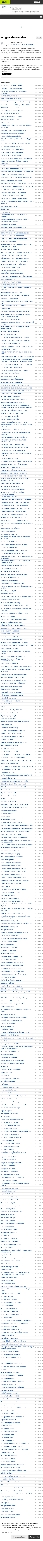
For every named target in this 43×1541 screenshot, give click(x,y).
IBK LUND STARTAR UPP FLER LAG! (10, 577)
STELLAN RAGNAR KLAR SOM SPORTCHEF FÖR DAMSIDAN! (17, 828)
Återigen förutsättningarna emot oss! (11, 1163)
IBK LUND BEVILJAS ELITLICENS (9, 458)
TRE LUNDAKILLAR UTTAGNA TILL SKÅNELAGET (14, 450)
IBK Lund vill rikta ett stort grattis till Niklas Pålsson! (15, 787)
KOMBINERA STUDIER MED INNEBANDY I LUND (13, 130)
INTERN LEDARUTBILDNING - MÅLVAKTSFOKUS (13, 306)
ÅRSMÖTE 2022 (5, 209)
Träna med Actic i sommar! (8, 1023)
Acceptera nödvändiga (19, 1537)
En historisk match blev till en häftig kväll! (12, 962)
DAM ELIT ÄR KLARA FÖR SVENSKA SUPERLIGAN (14, 400)
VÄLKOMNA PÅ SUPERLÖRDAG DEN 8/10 (11, 181)
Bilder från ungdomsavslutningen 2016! (11, 1020)
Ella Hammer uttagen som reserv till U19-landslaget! (14, 1449)
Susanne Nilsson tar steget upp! (9, 935)
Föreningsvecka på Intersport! (9, 959)
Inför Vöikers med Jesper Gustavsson (11, 1261)
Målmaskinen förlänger (7, 1093)
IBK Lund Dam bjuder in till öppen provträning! (13, 784)
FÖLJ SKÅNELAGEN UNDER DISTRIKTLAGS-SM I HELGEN (16, 261)
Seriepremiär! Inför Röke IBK (8, 950)
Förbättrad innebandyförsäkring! (9, 727)
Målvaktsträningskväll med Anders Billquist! (12, 1063)
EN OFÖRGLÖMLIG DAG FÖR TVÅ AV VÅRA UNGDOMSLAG (16, 158)
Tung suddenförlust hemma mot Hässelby (12, 111)
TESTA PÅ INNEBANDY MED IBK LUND (11, 99)
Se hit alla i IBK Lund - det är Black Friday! (12, 701)
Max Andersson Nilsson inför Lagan (10, 1108)
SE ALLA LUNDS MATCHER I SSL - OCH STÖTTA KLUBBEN (16, 276)
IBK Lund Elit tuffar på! (7, 1296)
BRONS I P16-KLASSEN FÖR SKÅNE (10, 419)
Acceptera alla (34, 1537)
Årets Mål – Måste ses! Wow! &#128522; (11, 117)
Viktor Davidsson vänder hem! (9, 810)
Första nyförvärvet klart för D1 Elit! (10, 1044)
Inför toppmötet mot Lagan (8, 1217)
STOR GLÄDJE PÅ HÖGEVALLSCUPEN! (11, 834)
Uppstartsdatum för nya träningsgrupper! (12, 965)
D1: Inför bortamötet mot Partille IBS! (11, 1357)
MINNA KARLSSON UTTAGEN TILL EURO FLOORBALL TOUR (16, 461)
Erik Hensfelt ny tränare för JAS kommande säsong (14, 837)
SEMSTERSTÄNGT (6, 212)
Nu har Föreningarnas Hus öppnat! (10, 1372)
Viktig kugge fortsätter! (7, 1029)
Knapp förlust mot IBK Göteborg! (10, 1134)
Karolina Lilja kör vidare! (7, 1007)
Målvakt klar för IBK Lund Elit (8, 802)
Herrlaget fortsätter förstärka (8, 1505)
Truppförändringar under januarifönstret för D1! (13, 1177)
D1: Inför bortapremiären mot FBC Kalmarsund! (13, 1408)
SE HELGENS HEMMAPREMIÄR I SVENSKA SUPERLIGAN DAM (17, 187)
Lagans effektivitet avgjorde (8, 1384)
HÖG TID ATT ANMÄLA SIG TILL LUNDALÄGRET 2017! (15, 831)
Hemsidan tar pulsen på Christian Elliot (11, 1491)
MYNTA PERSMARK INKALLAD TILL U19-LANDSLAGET (15, 503)
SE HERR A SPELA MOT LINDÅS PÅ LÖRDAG (12, 175)
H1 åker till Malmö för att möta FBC (10, 1467)
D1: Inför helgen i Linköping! (8, 1461)
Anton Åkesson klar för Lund (8, 719)
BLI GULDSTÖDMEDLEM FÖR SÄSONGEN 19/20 (13, 476)
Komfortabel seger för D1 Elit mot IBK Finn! (12, 901)
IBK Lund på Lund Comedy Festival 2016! (12, 989)
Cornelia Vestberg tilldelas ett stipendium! (12, 1060)
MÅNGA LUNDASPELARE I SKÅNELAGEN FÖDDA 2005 (15, 258)
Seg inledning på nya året (7, 1226)
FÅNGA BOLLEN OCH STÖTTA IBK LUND (11, 382)
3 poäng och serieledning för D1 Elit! (10, 892)
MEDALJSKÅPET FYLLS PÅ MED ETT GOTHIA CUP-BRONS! (16, 667)
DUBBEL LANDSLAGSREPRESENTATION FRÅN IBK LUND (15, 509)
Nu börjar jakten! (5, 1116)
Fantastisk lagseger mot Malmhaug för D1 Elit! (13, 868)
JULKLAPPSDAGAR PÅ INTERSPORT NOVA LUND (14, 422)
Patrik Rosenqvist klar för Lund (9, 799)
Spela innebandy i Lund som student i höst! (12, 971)
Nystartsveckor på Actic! (7, 983)
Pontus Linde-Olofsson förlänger (9, 796)
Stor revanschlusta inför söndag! (9, 1197)
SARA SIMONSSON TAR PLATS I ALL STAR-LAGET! (14, 674)
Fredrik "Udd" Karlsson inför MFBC (10, 1396)
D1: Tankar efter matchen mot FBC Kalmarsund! (13, 1399)
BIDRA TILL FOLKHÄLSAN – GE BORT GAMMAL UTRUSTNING (17, 346)
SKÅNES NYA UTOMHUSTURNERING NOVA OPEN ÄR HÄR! (16, 760)
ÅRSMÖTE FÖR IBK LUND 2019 (9, 497)
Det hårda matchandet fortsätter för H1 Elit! (12, 1488)
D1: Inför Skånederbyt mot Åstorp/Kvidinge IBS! (13, 1341)
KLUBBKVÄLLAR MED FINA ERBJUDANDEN (12, 273)
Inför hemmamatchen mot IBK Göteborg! (11, 1302)
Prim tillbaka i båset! (6, 704)
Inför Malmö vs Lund (6, 1235)
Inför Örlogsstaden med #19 (8, 1378)
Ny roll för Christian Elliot (7, 1026)
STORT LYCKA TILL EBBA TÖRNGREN (10, 373)
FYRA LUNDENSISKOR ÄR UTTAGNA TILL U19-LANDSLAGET (16, 178)
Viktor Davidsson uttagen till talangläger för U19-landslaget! (17, 1038)
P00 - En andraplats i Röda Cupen (10, 1174)
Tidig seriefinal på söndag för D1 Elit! (11, 883)
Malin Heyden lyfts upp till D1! (9, 1232)
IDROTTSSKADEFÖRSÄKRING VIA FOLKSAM (12, 553)
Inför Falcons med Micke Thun (9, 1326)
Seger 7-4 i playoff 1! (6, 1111)
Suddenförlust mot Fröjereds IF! (9, 1200)
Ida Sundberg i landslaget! (8, 1081)
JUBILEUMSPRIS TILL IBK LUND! (9, 649)
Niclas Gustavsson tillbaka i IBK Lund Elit (12, 857)
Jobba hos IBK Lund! (6, 725)
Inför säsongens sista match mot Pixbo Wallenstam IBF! (16, 1131)
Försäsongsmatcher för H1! (8, 1497)
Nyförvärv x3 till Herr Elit (7, 953)
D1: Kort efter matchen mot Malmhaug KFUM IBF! (14, 1470)
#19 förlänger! (4, 1084)
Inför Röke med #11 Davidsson (9, 1299)
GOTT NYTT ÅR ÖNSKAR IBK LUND (10, 249)
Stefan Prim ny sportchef (7, 859)
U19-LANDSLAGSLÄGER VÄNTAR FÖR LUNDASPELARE (15, 295)
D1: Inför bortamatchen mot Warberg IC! (11, 1314)
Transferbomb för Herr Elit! (8, 772)
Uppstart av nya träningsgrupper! (10, 763)
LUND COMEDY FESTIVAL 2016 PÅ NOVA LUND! (13, 974)
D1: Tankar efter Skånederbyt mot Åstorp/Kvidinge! (14, 1332)
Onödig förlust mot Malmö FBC (9, 1393)
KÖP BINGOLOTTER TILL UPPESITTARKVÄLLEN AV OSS (15, 340)
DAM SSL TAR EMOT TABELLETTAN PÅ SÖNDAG (13, 169)
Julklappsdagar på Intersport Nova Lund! (12, 695)
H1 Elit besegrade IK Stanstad (9, 1455)
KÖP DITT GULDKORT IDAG (8, 279)
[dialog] (21, 1530)
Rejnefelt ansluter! (6, 816)
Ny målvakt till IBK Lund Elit (8, 1014)
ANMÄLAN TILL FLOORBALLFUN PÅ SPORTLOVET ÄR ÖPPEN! (17, 845)
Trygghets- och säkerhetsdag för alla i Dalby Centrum (15, 1032)
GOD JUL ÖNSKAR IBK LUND (8, 334)
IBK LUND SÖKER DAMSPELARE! (9, 1414)
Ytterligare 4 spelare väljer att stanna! (11, 1069)
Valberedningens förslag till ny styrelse (11, 591)
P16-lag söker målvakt (7, 929)
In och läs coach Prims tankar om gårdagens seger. (14, 1323)
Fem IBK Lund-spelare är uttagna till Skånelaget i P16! (15, 880)
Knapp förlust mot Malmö (8, 1458)
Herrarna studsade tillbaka (8, 1215)
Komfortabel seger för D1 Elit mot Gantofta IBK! (13, 889)
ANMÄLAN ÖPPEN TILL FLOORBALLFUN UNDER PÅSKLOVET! (17, 825)
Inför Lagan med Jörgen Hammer (9, 1114)
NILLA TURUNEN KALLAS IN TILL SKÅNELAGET (13, 264)
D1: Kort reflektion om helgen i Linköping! (12, 1446)
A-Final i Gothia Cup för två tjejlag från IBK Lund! (14, 680)
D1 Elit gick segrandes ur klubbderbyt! (11, 862)
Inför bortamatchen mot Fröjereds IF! (10, 1206)
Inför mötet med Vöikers (7, 1428)
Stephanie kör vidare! (6, 1072)
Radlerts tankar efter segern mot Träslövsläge (13, 1344)
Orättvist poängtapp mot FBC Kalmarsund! (12, 1223)
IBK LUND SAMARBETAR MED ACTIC (10, 267)
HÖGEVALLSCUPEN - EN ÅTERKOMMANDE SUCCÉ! (14, 643)
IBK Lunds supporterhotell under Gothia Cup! (13, 730)
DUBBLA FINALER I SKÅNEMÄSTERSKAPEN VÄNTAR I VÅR (16, 239)
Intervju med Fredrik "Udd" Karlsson (10, 1514)
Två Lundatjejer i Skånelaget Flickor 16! (11, 710)
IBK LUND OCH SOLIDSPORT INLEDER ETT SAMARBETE (15, 370)
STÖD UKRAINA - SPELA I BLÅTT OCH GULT (12, 236)
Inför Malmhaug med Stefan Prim (9, 1171)
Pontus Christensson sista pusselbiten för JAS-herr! (15, 781)
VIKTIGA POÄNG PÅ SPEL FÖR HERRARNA (12, 152)
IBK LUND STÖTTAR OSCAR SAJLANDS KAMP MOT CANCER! (17, 646)
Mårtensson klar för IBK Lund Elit (9, 713)
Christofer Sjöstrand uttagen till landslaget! (12, 1464)
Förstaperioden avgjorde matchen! (10, 1146)
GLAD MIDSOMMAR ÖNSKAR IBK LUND (11, 292)
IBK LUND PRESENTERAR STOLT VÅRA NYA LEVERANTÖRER (16, 388)
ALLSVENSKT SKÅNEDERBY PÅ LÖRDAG (11, 146)
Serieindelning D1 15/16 (7, 1511)
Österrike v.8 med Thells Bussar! (9, 689)
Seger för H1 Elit (5, 1369)
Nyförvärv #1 (4, 1066)
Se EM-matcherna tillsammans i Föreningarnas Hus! (14, 1001)
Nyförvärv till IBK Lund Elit (8, 819)
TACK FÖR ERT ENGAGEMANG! (9, 547)
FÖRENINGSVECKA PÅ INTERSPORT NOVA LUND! (14, 565)
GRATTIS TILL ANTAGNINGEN (8, 242)
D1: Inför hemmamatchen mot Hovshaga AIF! (12, 1387)
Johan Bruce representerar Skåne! (10, 707)
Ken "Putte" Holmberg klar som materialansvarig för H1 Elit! (17, 775)
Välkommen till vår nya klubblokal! (10, 1482)
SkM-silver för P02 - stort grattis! (9, 1099)
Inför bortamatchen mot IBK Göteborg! (11, 1137)
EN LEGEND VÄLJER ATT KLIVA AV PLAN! (11, 822)
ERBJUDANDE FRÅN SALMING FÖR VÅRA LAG (13, 430)
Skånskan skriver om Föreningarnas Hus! (12, 1004)
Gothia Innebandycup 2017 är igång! (10, 854)
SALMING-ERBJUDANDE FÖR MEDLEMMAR (12, 445)
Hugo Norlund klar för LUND (8, 793)
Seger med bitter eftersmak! (8, 1191)
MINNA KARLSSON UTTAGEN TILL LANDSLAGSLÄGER (15, 520)
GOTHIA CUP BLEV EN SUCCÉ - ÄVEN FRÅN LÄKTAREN (15, 143)
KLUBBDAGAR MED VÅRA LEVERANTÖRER (12, 195)
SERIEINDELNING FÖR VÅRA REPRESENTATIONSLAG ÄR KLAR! (17, 766)
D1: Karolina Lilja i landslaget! (9, 1431)
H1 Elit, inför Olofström (7, 1247)
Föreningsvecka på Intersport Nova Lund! (12, 1119)
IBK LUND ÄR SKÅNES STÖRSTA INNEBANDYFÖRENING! (15, 754)
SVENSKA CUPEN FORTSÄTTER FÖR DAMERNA (13, 192)
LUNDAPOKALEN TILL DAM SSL (9, 349)
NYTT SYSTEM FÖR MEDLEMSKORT (10, 467)
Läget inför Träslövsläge (7, 1194)
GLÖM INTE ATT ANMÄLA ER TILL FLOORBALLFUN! (14, 805)
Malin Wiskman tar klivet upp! (9, 947)
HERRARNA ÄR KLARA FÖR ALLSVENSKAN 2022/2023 (15, 233)
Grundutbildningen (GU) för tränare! (10, 1422)
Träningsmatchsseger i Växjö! (9, 941)
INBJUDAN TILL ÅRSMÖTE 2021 (9, 298)
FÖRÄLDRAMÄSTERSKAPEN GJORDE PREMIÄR (13, 512)
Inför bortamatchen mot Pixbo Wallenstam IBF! (13, 1286)
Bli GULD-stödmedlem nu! (8, 1440)
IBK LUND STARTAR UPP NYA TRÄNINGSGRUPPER (14, 464)
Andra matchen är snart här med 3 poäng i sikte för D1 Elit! (16, 924)
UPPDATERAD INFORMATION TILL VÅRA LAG (12, 403)
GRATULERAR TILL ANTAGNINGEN (10, 96)
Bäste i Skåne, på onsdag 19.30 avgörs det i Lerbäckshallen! (17, 105)
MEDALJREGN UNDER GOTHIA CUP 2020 (12, 413)
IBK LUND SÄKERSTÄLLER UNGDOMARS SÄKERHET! (14, 628)
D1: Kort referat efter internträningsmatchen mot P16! (15, 1443)
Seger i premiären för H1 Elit (8, 1420)
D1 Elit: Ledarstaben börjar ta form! (10, 1078)
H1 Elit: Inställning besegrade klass (10, 1143)
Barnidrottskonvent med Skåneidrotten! (11, 637)
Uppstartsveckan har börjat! (8, 944)
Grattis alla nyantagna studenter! (9, 745)
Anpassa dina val (7, 1532)
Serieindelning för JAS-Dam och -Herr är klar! (13, 757)
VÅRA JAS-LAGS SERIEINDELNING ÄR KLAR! (12, 583)
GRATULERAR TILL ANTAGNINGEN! (10, 571)
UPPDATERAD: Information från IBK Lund (11, 108)
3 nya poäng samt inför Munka (9, 1157)
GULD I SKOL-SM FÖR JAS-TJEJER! (10, 631)
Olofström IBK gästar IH (7, 1411)
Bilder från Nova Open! (7, 739)
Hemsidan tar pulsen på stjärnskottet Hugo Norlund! (15, 722)
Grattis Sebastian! (5, 1264)
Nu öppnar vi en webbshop (13, 37)
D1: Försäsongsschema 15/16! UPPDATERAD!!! (13, 1476)
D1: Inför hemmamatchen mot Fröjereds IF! (12, 1375)
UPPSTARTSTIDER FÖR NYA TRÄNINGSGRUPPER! (14, 574)
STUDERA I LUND (5, 309)
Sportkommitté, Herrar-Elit (8, 531)
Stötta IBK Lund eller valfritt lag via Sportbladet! (14, 619)
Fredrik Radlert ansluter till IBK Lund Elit (11, 1363)
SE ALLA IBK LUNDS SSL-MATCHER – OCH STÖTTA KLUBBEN (17, 364)
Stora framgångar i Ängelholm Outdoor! (11, 986)
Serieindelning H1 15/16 (7, 1508)
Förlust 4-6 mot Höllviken (7, 1479)
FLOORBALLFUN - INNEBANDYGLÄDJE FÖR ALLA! (14, 938)
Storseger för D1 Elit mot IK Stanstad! (11, 865)
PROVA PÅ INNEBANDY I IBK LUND (10, 119)
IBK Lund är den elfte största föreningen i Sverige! (14, 998)
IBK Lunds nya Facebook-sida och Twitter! (12, 1500)
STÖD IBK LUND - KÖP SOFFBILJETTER (11, 394)
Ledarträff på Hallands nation (8, 698)
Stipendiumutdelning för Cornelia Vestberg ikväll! (14, 1017)
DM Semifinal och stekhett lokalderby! (11, 136)
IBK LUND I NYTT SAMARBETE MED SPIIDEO (12, 133)
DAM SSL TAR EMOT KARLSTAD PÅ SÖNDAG (12, 149)
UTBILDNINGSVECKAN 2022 (8, 224)
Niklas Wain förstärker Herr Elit (9, 1308)
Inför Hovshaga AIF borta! (8, 1220)
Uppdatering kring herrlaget (8, 716)
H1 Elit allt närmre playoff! (8, 1203)
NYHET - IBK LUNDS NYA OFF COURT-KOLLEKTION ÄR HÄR (16, 252)
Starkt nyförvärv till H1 (7, 1437)
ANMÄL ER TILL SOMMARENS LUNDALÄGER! (13, 656)
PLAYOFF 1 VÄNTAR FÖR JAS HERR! (10, 634)
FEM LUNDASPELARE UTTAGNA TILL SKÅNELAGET (14, 550)
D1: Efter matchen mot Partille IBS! (10, 1351)
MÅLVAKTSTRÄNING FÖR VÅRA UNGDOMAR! (13, 625)
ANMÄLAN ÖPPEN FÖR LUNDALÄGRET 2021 (12, 319)
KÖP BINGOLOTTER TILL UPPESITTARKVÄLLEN (13, 255)
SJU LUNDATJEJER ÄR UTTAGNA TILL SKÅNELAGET (15, 437)
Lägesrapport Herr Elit (7, 1305)
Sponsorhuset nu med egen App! (9, 580)
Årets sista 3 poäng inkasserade (9, 1241)
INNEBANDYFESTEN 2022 (7, 230)
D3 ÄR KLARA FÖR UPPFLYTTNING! (10, 1122)
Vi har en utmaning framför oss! (9, 1267)
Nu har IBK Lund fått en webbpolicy (10, 603)
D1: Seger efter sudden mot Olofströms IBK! (12, 1417)
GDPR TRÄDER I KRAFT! (7, 594)
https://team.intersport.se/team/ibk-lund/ (22, 44)
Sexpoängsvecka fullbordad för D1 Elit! (11, 898)
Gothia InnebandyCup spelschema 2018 (11, 686)
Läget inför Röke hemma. (7, 1140)
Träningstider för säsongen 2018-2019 (11, 568)
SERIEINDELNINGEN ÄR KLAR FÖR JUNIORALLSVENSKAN (16, 500)
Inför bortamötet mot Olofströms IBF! (11, 1244)
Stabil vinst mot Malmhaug (8, 1335)
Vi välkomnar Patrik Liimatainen (9, 1057)
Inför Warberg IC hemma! (7, 1149)
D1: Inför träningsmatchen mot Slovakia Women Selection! (16, 1494)
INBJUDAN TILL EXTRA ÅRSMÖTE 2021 (11, 282)
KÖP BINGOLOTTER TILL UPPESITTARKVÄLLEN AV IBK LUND (17, 172)
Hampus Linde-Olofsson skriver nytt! (10, 790)
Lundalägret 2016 (5, 1075)
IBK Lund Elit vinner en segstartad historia (12, 1258)
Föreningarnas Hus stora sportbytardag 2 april (13, 1096)
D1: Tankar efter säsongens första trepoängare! (13, 1366)
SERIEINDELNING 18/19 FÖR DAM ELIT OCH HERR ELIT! (15, 605)
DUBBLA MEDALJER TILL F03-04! (9, 664)
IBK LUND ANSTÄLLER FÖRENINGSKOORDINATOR (14, 473)
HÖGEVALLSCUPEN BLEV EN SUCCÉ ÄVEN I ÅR (13, 518)
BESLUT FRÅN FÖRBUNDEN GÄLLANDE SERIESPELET (15, 312)
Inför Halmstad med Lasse (8, 1283)
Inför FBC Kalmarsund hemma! (9, 1229)
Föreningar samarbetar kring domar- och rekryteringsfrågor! (17, 1320)
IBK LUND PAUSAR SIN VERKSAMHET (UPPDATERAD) (15, 337)
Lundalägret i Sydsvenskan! (8, 977)
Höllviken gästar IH (6, 1485)
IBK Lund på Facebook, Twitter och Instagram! (13, 1105)
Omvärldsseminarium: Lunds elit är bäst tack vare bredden (16, 166)
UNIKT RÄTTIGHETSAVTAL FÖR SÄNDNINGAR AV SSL (15, 385)
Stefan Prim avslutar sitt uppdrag (10, 1102)
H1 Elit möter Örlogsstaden (8, 1209)
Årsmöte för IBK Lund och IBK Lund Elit (11, 85)
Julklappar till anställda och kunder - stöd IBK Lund (14, 448)
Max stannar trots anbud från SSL (10, 1051)
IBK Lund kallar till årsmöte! (8, 748)
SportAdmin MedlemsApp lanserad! (10, 600)
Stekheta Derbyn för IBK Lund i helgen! (11, 155)
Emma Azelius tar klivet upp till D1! (10, 1277)
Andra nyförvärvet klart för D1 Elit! (10, 1035)
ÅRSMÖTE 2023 (5, 122)
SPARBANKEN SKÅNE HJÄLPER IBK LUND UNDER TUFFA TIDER (17, 357)
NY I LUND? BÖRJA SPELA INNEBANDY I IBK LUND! (14, 848)
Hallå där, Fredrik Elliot (7, 1473)
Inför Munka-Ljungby (6, 1317)
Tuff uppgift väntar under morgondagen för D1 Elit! (14, 932)
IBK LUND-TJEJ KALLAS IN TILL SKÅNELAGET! (13, 683)
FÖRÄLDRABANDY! (6, 1269)
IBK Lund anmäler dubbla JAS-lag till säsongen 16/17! (15, 992)
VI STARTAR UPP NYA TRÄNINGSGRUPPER (12, 367)
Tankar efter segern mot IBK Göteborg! (11, 1293)
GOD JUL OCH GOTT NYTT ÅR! (9, 534)
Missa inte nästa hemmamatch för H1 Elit (12, 1329)
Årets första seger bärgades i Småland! (11, 1212)
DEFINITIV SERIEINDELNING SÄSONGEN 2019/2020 (14, 506)
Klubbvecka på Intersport (8, 1452)
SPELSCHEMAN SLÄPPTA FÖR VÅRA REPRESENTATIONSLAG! (17, 597)
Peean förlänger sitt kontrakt (8, 1041)
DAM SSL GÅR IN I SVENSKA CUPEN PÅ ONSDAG (14, 198)
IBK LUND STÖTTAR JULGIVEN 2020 (10, 343)
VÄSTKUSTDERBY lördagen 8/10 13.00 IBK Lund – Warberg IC (17, 184)
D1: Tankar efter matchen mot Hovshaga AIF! (12, 1381)
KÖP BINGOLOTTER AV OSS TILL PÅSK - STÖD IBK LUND (16, 391)
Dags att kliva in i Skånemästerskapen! (11, 1255)
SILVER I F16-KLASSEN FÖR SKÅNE (10, 416)
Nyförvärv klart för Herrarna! (8, 1517)
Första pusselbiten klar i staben (9, 1090)
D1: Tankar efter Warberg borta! (9, 1311)
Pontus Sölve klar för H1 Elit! (8, 778)
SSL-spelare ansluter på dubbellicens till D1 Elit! (14, 877)
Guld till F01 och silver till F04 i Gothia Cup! (12, 677)
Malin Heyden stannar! (7, 1054)
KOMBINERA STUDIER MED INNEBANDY (11, 88)
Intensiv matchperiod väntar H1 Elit (10, 851)
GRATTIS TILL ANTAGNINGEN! (9, 541)
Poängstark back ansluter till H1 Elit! (10, 769)
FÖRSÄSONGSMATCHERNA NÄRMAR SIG (12, 483)
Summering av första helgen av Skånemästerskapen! (15, 613)
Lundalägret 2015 (5, 1503)
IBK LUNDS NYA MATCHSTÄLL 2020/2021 (12, 379)
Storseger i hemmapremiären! (8, 1405)
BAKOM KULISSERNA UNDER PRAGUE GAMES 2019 (14, 489)
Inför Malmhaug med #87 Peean (9, 1338)
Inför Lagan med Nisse (7, 1390)
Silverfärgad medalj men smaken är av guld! (12, 956)
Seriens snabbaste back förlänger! (10, 1087)
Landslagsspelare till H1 (7, 1434)
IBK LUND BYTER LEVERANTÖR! (9, 751)
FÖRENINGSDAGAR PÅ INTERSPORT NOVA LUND (14, 410)
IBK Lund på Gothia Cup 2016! (9, 1238)
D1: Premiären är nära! (6, 1425)
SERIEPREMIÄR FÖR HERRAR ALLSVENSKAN (12, 189)
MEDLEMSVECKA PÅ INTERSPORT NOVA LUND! (13, 640)
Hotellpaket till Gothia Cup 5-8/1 (9, 921)
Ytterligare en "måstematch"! (8, 1168)
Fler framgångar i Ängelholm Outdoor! (11, 980)
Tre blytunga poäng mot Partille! (9, 1188)
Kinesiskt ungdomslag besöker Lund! (11, 968)
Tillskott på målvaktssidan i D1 (9, 1180)
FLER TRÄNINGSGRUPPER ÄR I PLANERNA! (12, 736)
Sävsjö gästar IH (5, 886)
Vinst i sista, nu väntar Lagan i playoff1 (11, 1125)
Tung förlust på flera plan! (8, 1165)
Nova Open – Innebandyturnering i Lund (11, 622)
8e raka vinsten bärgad (7, 1280)
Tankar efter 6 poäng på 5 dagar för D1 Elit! (12, 913)
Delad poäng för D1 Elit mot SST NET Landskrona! (14, 871)
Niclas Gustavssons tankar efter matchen (12, 1402)
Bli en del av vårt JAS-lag (7, 813)
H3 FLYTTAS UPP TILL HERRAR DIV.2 (10, 397)
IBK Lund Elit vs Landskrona (8, 1160)
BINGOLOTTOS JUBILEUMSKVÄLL (10, 270)
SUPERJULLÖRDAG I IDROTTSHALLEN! (11, 692)
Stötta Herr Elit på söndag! (8, 895)
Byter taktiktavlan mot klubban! (9, 1128)
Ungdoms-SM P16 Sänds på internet (10, 528)
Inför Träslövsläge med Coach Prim (10, 1354)
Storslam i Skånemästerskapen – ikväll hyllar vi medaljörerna (17, 102)
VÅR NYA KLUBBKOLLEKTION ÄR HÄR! (11, 733)
